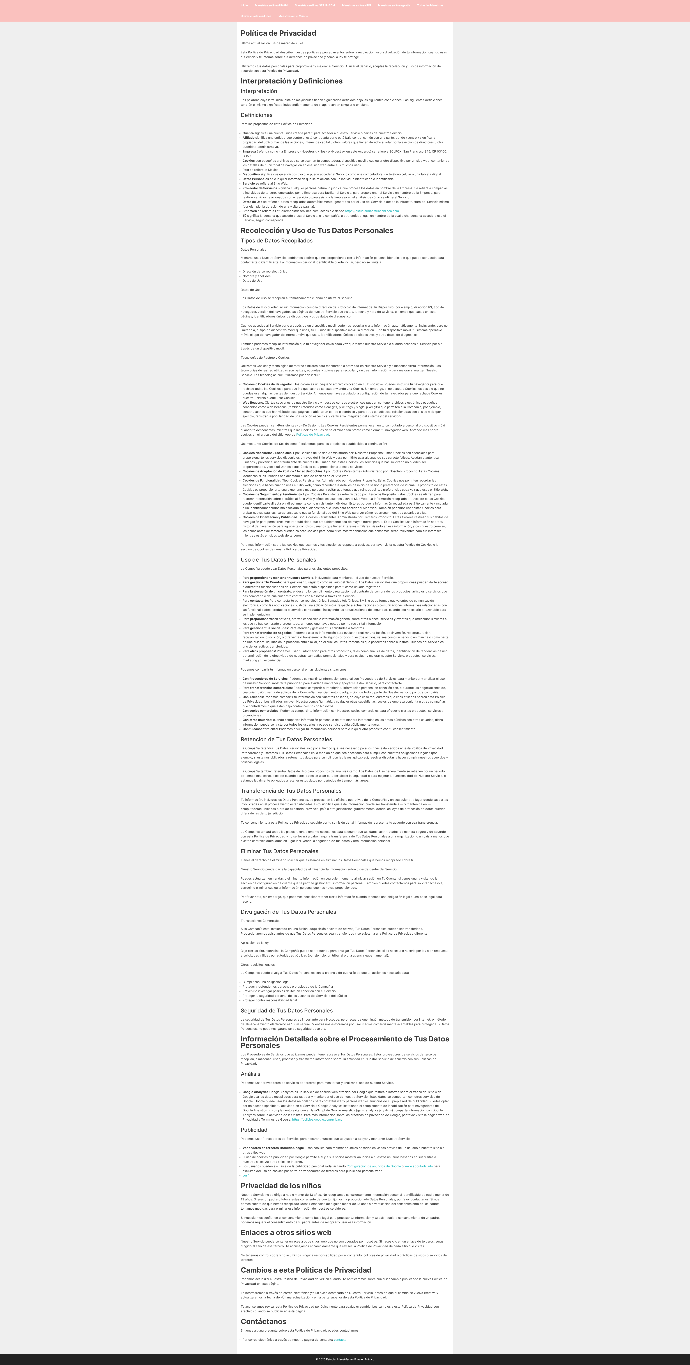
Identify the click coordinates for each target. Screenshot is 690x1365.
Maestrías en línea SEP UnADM (315, 5)
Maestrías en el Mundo (293, 16)
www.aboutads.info (418, 1166)
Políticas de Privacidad (312, 434)
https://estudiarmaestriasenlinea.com (372, 211)
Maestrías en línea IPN (356, 5)
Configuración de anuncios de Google (374, 1166)
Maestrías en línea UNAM (271, 5)
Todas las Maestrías (430, 5)
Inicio (244, 5)
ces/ (246, 1175)
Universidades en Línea (256, 16)
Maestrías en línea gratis (394, 5)
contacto (340, 1339)
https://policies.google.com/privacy (317, 1119)
